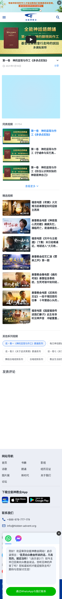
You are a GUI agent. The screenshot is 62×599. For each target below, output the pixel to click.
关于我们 (46, 475)
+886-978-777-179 (18, 519)
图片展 (6, 475)
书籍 (23, 462)
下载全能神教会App (15, 492)
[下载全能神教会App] (5, 499)
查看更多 (30, 186)
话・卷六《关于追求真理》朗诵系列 (23, 351)
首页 (4, 462)
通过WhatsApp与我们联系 (31, 591)
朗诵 (23, 469)
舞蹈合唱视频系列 (14, 359)
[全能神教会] (31, 17)
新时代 (25, 475)
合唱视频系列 (36, 359)
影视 (43, 462)
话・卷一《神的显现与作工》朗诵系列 (24, 343)
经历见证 (46, 469)
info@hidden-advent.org (21, 525)
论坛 (4, 481)
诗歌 (4, 469)
